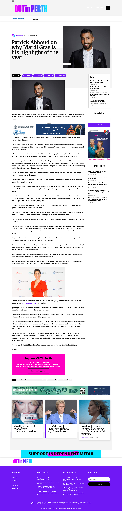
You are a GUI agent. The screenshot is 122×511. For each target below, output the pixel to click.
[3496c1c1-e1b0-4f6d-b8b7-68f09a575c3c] (61, 391)
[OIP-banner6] (61, 454)
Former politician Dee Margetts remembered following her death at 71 (98, 101)
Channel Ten (24, 380)
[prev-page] (30, 19)
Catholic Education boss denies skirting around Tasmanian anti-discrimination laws (98, 199)
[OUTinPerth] (13, 35)
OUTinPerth (19, 35)
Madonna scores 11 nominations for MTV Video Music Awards (73, 493)
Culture (67, 64)
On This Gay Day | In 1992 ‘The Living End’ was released (73, 484)
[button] (89, 8)
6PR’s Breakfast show (29, 303)
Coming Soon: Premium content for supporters (42, 18)
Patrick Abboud (63, 380)
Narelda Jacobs (52, 380)
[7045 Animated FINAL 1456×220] (48, 129)
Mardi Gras (42, 380)
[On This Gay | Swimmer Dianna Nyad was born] (61, 412)
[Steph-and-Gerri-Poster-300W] (99, 145)
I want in (99, 124)
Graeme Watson (18, 435)
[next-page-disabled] (110, 19)
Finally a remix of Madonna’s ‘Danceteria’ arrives (99, 81)
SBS (70, 380)
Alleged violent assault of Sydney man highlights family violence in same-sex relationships (73, 488)
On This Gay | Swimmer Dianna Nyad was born (99, 87)
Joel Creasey (33, 380)
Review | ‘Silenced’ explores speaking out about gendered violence (99, 94)
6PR (18, 380)
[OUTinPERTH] (31, 8)
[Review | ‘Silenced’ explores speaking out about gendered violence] (94, 412)
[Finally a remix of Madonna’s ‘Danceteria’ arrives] (27, 412)
